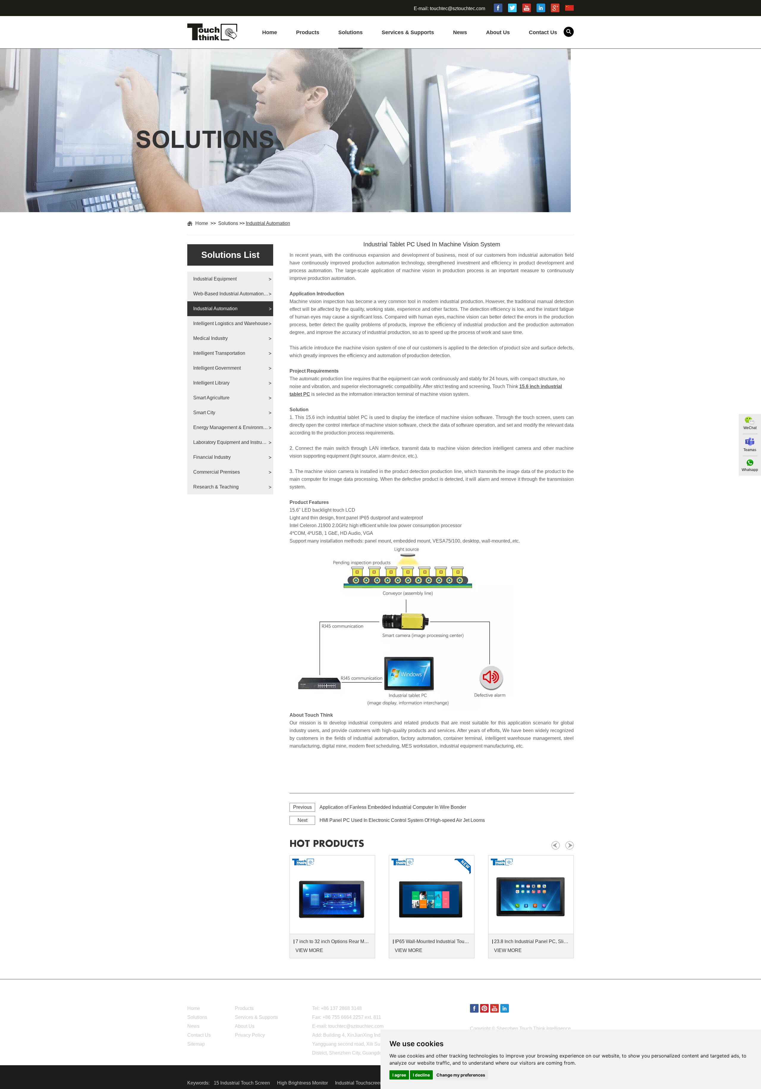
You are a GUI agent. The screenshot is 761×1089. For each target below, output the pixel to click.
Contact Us (543, 32)
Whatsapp (750, 470)
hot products (327, 843)
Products (307, 32)
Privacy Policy (250, 1035)
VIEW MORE (309, 950)
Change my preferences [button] (460, 1074)
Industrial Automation (268, 223)
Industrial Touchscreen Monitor (368, 1082)
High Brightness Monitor (303, 1082)
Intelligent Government (217, 368)
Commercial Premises (216, 472)
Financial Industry (212, 457)
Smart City (204, 412)
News (460, 32)
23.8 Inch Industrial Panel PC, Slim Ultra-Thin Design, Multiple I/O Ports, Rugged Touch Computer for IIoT (532, 941)
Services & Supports (408, 32)
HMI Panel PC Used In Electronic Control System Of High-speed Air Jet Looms (402, 820)
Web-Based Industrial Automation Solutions (230, 293)
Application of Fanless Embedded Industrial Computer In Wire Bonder (393, 807)
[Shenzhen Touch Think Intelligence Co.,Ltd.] (212, 37)
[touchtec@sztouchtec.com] (750, 441)
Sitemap (196, 1044)
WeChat (750, 428)
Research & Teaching (216, 486)
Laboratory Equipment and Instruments (230, 442)
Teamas (749, 450)
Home (269, 32)
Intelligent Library (211, 382)
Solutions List (230, 255)
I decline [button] (421, 1074)
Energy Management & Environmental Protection (230, 427)
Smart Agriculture (211, 397)
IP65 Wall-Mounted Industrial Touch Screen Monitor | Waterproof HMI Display (432, 941)
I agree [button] (399, 1074)
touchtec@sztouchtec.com (457, 8)
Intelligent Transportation (219, 353)
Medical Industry (210, 338)
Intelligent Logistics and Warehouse (230, 323)
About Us (498, 32)
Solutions (350, 32)
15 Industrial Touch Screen (242, 1082)
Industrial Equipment (215, 278)
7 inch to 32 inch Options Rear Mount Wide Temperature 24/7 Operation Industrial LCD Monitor (333, 941)
